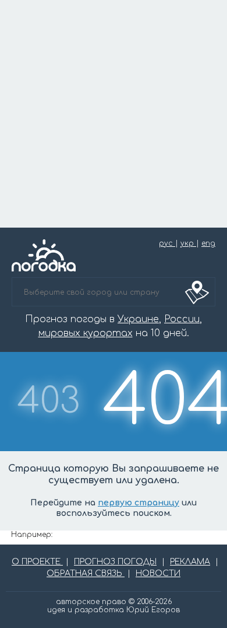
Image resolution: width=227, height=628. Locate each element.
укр (188, 243)
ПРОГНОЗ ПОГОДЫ (115, 561)
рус (167, 243)
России (182, 319)
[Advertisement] (113, 114)
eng (208, 243)
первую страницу (138, 502)
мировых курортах (85, 333)
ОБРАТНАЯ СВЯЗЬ (86, 573)
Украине (138, 319)
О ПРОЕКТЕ (37, 561)
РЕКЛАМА (190, 561)
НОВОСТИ (158, 573)
